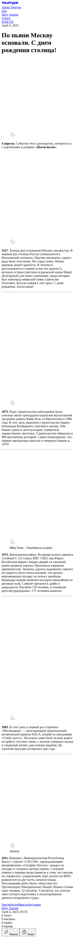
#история (34, 904)
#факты (23, 904)
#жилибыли (10, 904)
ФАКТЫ (7, 21)
